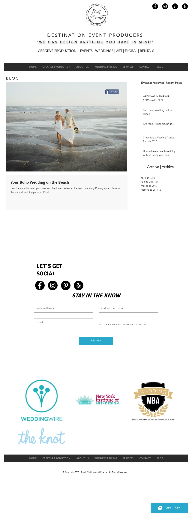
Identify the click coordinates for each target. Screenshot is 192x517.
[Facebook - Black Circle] (155, 6)
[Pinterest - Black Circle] (175, 6)
